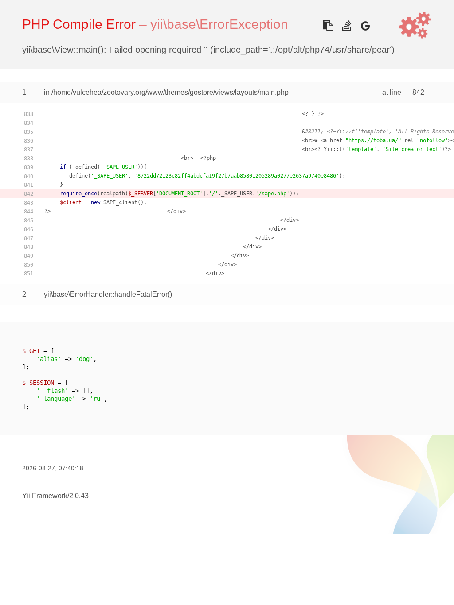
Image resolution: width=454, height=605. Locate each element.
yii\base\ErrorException (219, 24)
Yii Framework (44, 496)
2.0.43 (79, 496)
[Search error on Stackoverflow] (346, 25)
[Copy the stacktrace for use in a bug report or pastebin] (328, 25)
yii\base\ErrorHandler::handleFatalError (106, 294)
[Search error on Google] (365, 25)
